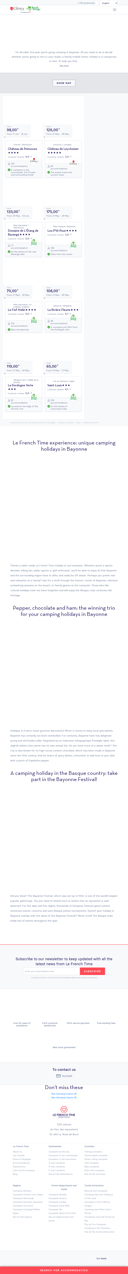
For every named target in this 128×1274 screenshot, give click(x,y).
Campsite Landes (57, 1202)
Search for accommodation (64, 1270)
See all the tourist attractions (99, 1231)
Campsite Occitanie (23, 1205)
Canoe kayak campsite (96, 1155)
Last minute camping (23, 1170)
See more (64, 65)
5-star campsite (57, 1170)
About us (17, 1151)
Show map (64, 83)
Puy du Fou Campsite (95, 1224)
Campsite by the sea (59, 1151)
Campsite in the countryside (63, 1155)
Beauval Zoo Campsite (95, 1190)
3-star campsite (57, 1162)
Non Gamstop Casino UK (64, 1093)
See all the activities (94, 1174)
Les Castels (19, 1155)
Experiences (19, 1166)
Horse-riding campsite (96, 1159)
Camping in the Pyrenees (97, 1228)
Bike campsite (91, 1166)
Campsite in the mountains (62, 1159)
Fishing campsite (93, 1151)
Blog (15, 1174)
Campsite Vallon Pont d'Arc (62, 1213)
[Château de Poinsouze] (24, 153)
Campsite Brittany (22, 1190)
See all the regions (22, 1216)
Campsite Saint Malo (59, 1205)
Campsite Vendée (57, 1194)
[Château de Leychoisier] (63, 153)
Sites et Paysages (22, 1159)
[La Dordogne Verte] (24, 389)
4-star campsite (57, 1166)
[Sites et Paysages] (32, 9)
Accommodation (21, 1162)
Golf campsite (91, 1162)
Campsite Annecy (58, 1198)
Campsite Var (55, 1209)
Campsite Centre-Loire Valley (28, 1194)
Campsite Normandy (23, 1198)
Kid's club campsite (94, 1170)
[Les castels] (17, 9)
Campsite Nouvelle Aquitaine (28, 1202)
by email (67, 1075)
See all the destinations (61, 1174)
